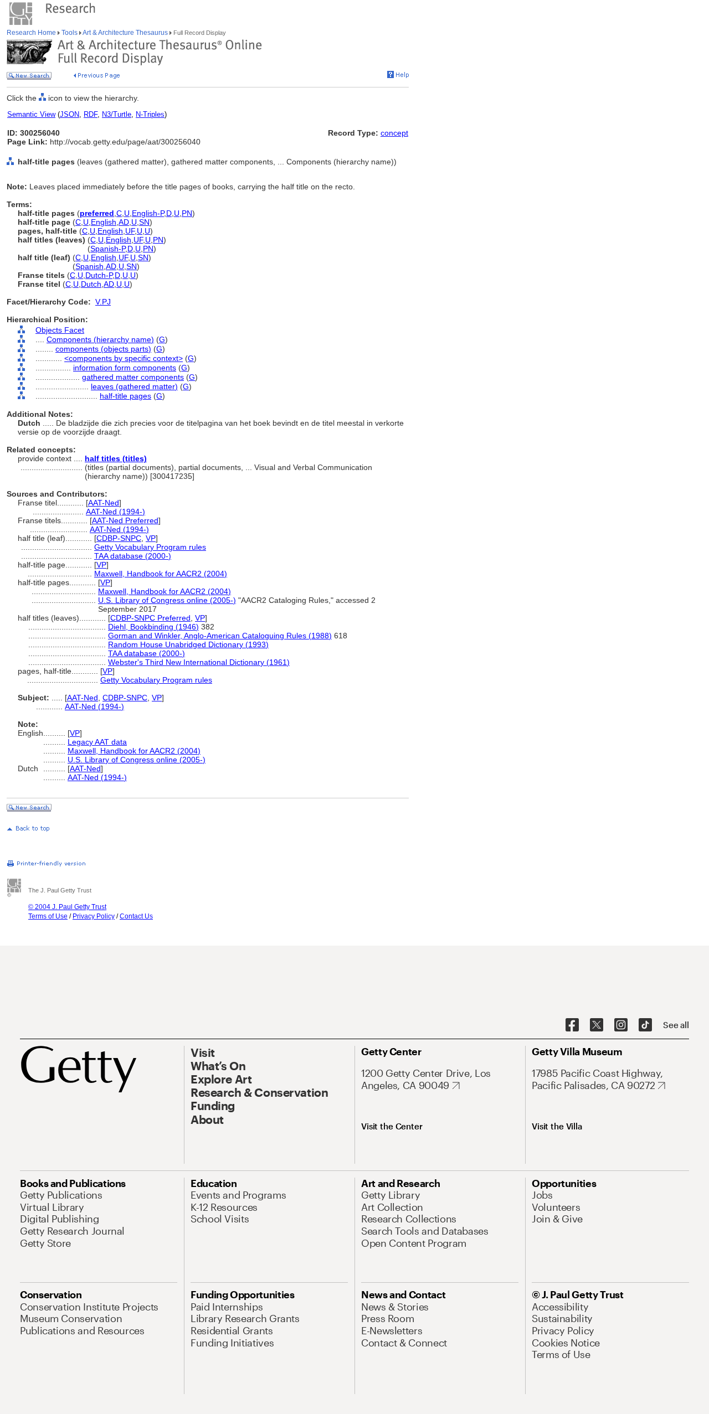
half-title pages (125, 395)
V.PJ (103, 301)
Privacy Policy (94, 916)
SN (144, 222)
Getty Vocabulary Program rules (150, 547)
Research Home (32, 33)
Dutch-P (98, 275)
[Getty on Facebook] (572, 1025)
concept (394, 132)
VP (151, 538)
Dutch (91, 284)
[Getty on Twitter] (596, 1025)
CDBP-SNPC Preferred (150, 617)
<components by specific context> (123, 358)
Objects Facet (59, 330)
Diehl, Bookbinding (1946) (153, 626)
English (103, 222)
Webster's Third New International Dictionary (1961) (199, 662)
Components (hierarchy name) (100, 339)
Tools (69, 33)
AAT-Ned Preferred (125, 520)
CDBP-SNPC (118, 538)
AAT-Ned (103, 502)
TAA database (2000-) (132, 555)
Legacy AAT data (97, 741)
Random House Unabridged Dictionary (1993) (188, 644)
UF (130, 230)
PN (187, 213)
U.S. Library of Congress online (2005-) (167, 600)
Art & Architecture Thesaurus (125, 33)
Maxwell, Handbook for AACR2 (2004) (160, 573)
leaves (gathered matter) (134, 386)
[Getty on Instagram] (621, 1025)
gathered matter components (133, 377)
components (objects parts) (103, 348)
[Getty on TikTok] (645, 1025)
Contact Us (136, 916)
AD (124, 222)
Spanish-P (107, 248)
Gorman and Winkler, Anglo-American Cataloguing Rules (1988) (220, 635)
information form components (124, 367)
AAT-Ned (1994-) (115, 511)
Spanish (89, 266)
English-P (148, 213)
